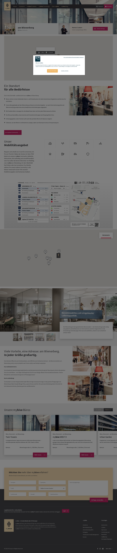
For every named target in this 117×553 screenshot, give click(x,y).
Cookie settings (65, 70)
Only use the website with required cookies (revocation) (74, 57)
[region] (59, 65)
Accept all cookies (52, 70)
